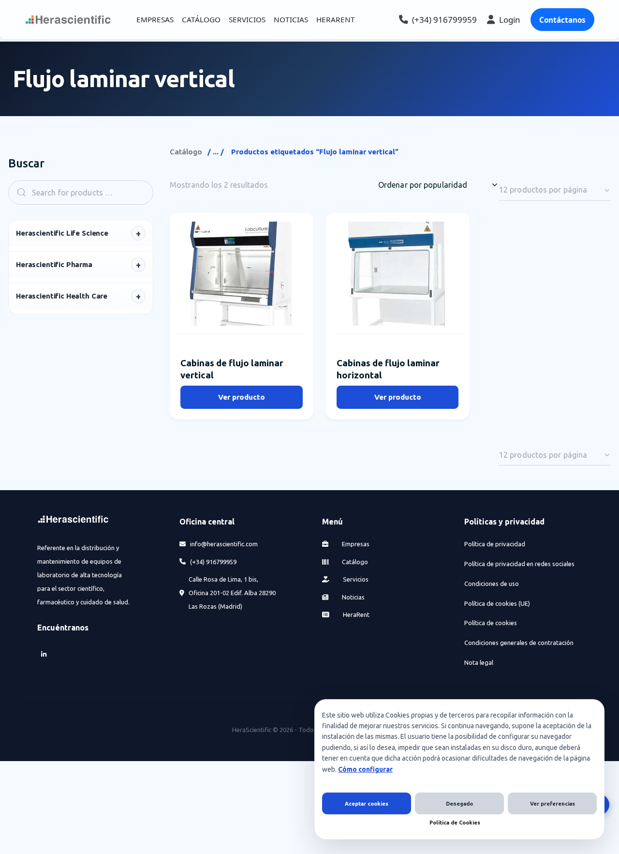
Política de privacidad (494, 543)
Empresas (354, 543)
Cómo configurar (365, 769)
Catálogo (186, 152)
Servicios (354, 579)
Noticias (352, 597)
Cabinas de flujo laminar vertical (231, 369)
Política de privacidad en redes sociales (519, 563)
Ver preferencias (552, 804)
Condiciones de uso (491, 583)
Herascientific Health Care (61, 296)
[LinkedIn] (44, 654)
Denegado (459, 804)
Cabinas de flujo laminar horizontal (388, 369)
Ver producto (241, 397)
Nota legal (478, 662)
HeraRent (355, 614)
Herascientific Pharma (54, 264)
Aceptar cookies (366, 804)
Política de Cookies (454, 822)
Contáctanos (562, 20)
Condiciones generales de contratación (519, 642)
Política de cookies (490, 622)
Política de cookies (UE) (497, 603)
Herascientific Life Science (62, 233)
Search (18, 192)
